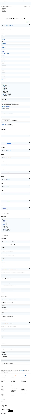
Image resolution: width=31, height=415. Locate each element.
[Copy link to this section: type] (3, 205)
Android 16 (2, 390)
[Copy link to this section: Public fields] (7, 129)
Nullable (5, 53)
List (3, 94)
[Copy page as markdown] (28, 19)
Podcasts (2, 386)
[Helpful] (28, 6)
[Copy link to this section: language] (5, 161)
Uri (2, 101)
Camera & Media (13, 382)
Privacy (2, 409)
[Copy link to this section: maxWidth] (5, 176)
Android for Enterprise (3, 380)
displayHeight (4, 43)
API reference (3, 3)
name (8, 186)
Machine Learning (13, 380)
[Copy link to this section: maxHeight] (5, 169)
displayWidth (3, 47)
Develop (7, 6)
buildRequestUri (4, 103)
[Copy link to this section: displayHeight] (6, 140)
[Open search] (19, 0)
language (3, 55)
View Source (27, 21)
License (4, 409)
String (8, 53)
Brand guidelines (8, 409)
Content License (22, 370)
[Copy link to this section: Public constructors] (10, 213)
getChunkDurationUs (4, 113)
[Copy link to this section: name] (3, 183)
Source (2, 382)
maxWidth (8, 179)
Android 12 (2, 395)
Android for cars (23, 382)
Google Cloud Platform (4, 405)
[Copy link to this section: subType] (4, 190)
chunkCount (3, 39)
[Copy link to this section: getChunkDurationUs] (9, 296)
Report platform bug (23, 389)
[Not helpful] (29, 6)
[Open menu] (1, 1)
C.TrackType (4, 78)
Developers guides (13, 391)
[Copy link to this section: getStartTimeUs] (7, 343)
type (2, 79)
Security (2, 381)
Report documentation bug (24, 390)
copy (2, 108)
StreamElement (4, 84)
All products (2, 406)
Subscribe (10, 411)
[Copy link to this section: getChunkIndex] (7, 320)
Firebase (2, 404)
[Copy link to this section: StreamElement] (7, 216)
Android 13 (2, 394)
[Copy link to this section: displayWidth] (6, 147)
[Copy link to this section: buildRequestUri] (7, 238)
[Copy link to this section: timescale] (5, 198)
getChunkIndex (7, 323)
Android (2, 401)
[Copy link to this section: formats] (4, 154)
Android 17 (2, 389)
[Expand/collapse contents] (5, 8)
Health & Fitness (13, 381)
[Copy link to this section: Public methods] (8, 235)
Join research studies (23, 393)
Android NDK (12, 395)
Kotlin (27, 22)
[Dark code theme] (29, 24)
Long (5, 94)
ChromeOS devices (23, 381)
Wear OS (22, 380)
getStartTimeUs (4, 124)
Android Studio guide (13, 390)
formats (3, 51)
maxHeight (3, 59)
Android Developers (3, 6)
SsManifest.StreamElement (9, 25)
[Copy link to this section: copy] (3, 266)
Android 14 (2, 393)
